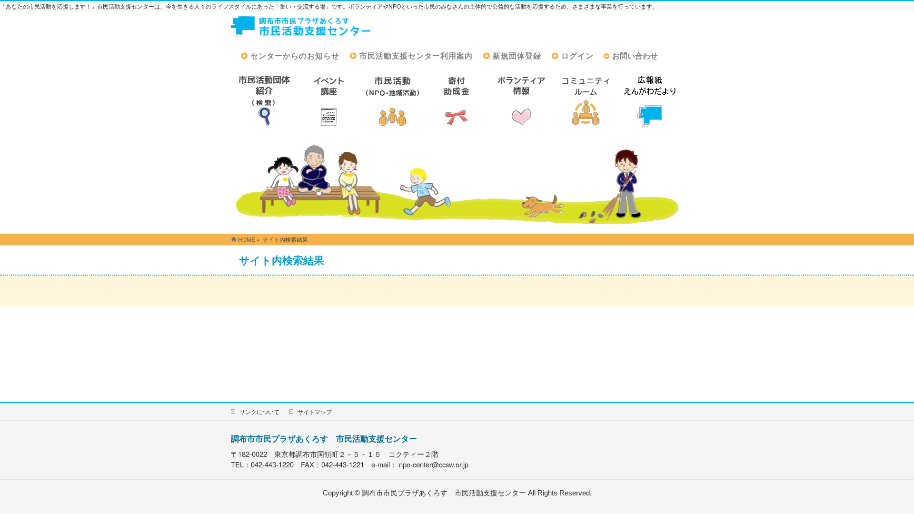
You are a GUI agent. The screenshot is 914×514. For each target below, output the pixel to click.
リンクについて (259, 411)
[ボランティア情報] (521, 101)
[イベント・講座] (328, 101)
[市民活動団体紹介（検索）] (264, 101)
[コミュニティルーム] (585, 101)
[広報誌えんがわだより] (649, 101)
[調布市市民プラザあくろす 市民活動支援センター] (301, 31)
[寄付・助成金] (457, 101)
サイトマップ (315, 411)
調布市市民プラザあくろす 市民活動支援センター (324, 438)
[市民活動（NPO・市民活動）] (392, 101)
